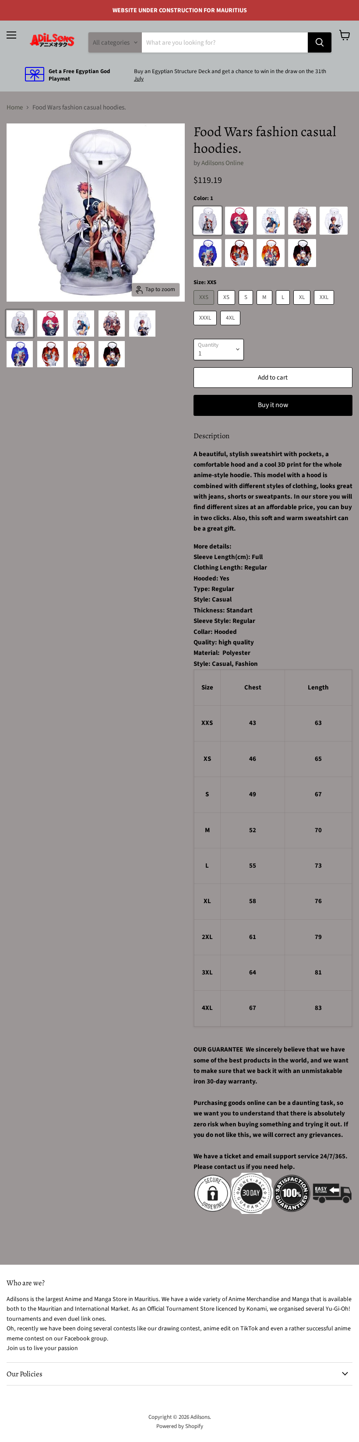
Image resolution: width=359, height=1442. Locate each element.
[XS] (227, 307)
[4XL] (231, 327)
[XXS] (205, 307)
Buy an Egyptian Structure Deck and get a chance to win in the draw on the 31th (230, 71)
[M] (266, 307)
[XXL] (325, 307)
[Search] (319, 42)
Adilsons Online (222, 163)
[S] (247, 307)
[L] (284, 307)
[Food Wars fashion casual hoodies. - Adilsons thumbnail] (20, 324)
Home (15, 107)
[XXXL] (206, 327)
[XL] (303, 307)
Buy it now (273, 405)
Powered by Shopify (179, 1426)
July (139, 79)
